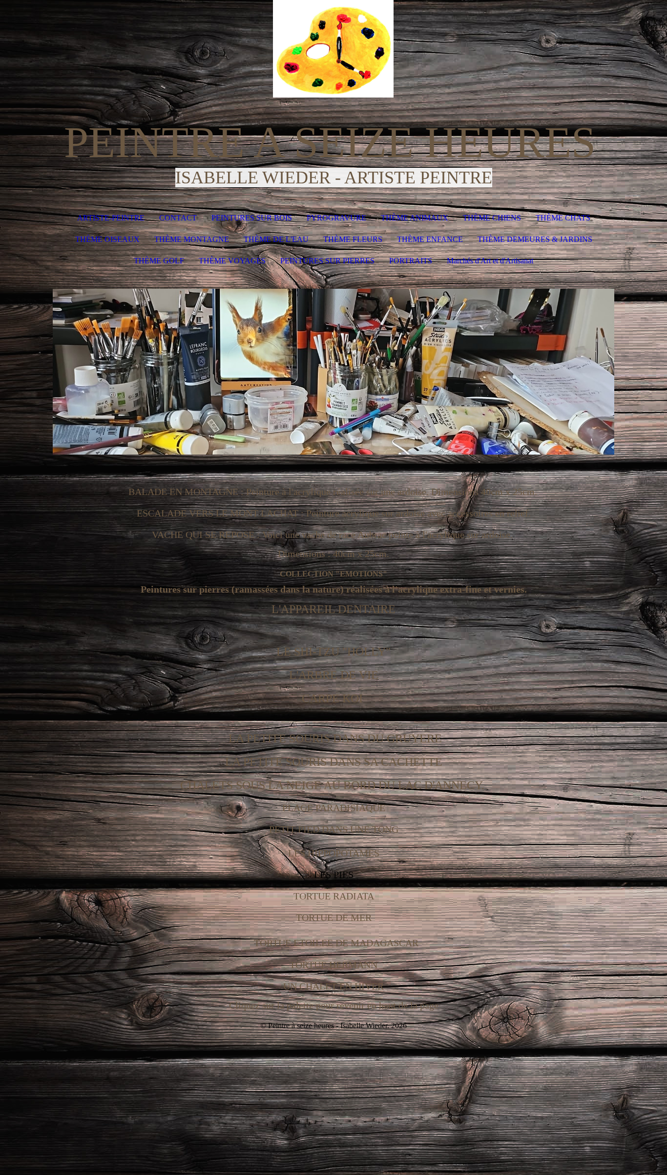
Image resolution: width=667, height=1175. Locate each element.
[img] (333, 49)
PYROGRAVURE (336, 218)
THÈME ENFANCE (430, 239)
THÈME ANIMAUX (414, 218)
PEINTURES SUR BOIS (251, 218)
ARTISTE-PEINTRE (111, 218)
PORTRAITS (410, 261)
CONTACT (178, 218)
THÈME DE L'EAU (276, 239)
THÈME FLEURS (352, 239)
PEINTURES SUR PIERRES (327, 261)
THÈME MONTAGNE (191, 239)
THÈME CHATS (563, 218)
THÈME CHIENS (492, 218)
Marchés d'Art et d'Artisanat (490, 261)
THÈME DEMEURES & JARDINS (535, 239)
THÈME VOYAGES (232, 261)
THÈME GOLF (159, 261)
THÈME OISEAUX (107, 239)
